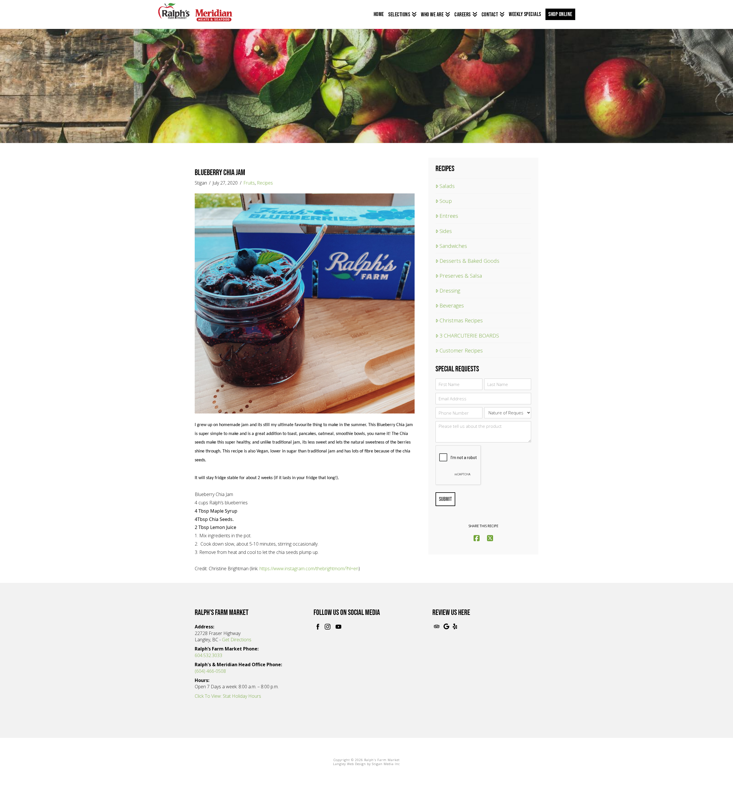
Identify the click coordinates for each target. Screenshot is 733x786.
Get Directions (236, 639)
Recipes (265, 183)
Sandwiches (453, 245)
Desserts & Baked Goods (469, 260)
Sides (446, 230)
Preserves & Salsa (461, 275)
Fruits (249, 183)
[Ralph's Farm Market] (195, 15)
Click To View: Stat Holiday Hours (228, 696)
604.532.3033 (208, 655)
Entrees (449, 215)
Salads (447, 185)
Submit (445, 499)
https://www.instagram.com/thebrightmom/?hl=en (308, 568)
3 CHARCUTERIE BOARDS (469, 335)
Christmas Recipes (461, 320)
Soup (446, 200)
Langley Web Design (349, 764)
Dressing (450, 290)
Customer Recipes (461, 350)
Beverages (452, 305)
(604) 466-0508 (210, 671)
